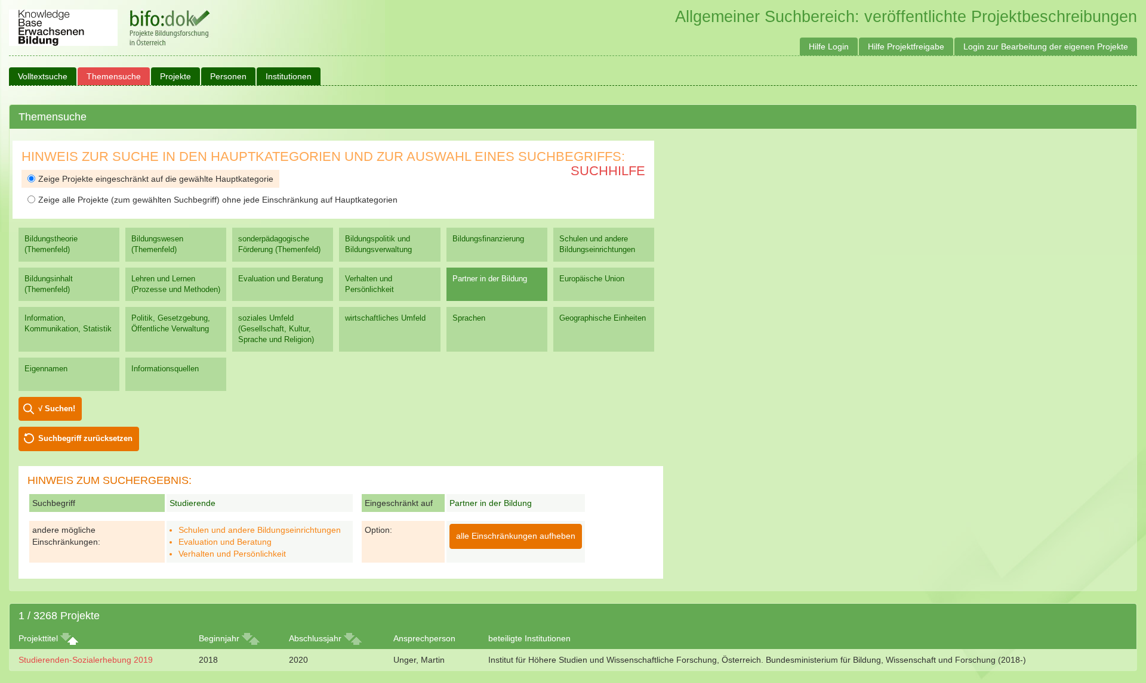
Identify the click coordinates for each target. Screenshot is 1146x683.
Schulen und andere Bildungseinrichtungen (597, 244)
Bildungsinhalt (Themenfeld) (48, 284)
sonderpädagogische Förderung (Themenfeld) (279, 244)
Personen (228, 76)
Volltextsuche (42, 76)
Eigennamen (45, 368)
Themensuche (114, 76)
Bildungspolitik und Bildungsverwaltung (378, 244)
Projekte (175, 76)
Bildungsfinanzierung (488, 238)
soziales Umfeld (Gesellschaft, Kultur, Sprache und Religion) (276, 328)
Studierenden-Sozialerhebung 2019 (86, 660)
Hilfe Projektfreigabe (906, 46)
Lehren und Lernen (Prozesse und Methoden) (175, 284)
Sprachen (468, 317)
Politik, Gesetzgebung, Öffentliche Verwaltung (170, 323)
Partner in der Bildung (489, 278)
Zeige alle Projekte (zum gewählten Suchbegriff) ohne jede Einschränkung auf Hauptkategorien (218, 199)
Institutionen (289, 76)
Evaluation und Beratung (280, 278)
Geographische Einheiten (602, 317)
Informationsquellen (165, 368)
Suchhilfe (608, 170)
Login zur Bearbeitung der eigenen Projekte (1045, 46)
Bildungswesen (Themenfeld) (157, 244)
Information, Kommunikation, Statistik (68, 323)
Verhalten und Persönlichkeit (369, 284)
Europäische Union (591, 278)
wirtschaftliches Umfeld (385, 317)
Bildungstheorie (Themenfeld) (51, 244)
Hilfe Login (829, 46)
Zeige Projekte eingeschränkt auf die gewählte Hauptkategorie (155, 179)
